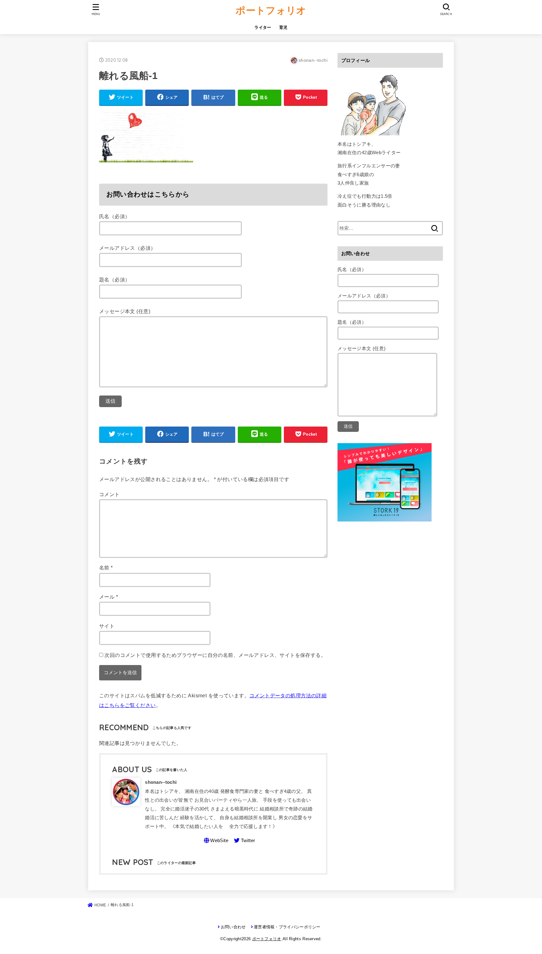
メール (108, 597)
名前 (106, 567)
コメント (109, 494)
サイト (106, 626)
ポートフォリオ (271, 10)
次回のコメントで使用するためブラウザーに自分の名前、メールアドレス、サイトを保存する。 (215, 655)
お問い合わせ (233, 927)
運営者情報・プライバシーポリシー (287, 927)
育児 (283, 27)
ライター (262, 27)
